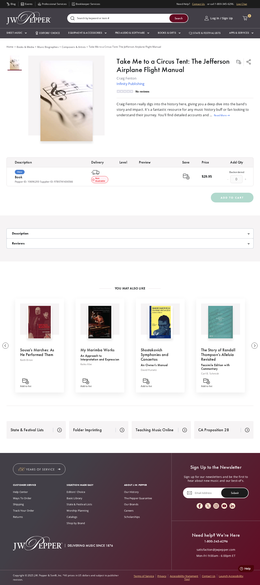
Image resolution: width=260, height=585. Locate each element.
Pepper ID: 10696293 (27, 181)
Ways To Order (22, 498)
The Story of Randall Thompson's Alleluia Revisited (218, 354)
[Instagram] (216, 506)
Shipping (18, 504)
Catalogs (72, 517)
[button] (16, 33)
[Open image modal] (66, 102)
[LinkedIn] (232, 506)
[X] (208, 506)
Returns (18, 517)
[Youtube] (224, 506)
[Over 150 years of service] (39, 469)
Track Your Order (23, 510)
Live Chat (241, 4)
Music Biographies (48, 47)
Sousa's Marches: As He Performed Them (37, 352)
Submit (234, 493)
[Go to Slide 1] (15, 63)
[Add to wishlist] (239, 62)
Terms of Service (144, 576)
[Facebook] (200, 506)
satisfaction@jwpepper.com (216, 549)
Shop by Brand (76, 523)
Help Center (20, 492)
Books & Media (25, 47)
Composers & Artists (74, 47)
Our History (131, 492)
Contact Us (198, 4)
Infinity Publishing (130, 84)
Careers (128, 510)
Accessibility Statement (184, 576)
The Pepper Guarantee (138, 498)
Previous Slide (5, 346)
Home (10, 46)
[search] (72, 18)
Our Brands (131, 504)
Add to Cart (232, 197)
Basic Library (74, 498)
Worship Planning (78, 510)
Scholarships (132, 517)
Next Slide (254, 346)
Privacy (161, 576)
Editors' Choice (76, 492)
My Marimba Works (97, 350)
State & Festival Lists (79, 504)
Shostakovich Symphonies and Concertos (154, 354)
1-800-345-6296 (216, 541)
